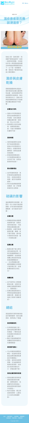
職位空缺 (14, 418)
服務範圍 (22, 416)
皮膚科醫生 (9, 416)
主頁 (4, 416)
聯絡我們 (20, 418)
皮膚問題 (16, 416)
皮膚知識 (8, 418)
